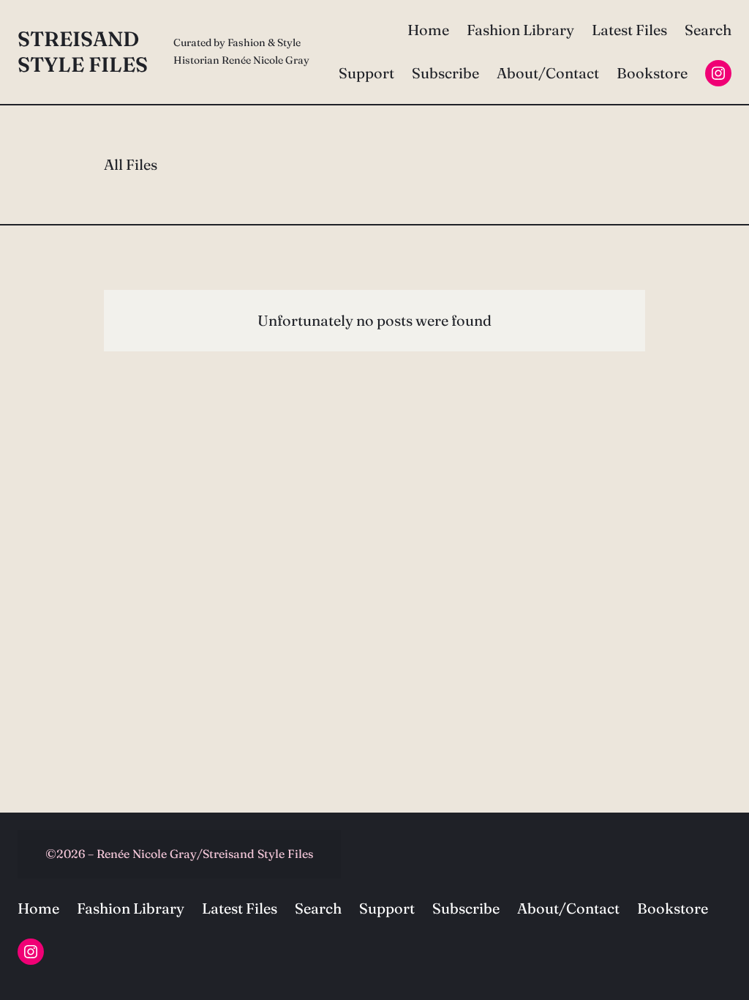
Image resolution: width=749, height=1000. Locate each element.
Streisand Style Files (83, 51)
